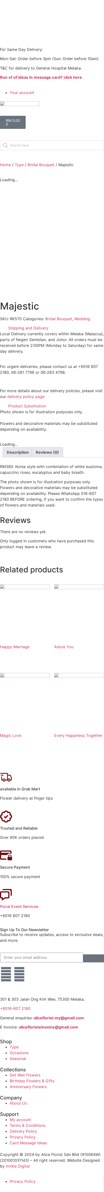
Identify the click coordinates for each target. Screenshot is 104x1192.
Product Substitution (27, 406)
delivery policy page (26, 396)
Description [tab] (18, 452)
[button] (52, 328)
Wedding (82, 318)
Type (19, 164)
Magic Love (10, 735)
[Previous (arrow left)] (8, 596)
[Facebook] (6, 974)
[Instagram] (19, 974)
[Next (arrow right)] (95, 596)
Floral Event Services (19, 906)
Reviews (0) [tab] (47, 452)
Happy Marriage (15, 646)
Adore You (64, 646)
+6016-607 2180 (15, 1008)
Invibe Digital (18, 1166)
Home (5, 164)
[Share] (77, 5)
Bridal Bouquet (41, 164)
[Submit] (93, 958)
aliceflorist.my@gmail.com (58, 1017)
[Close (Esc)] (88, 5)
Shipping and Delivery (28, 328)
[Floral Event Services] (6, 895)
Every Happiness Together (78, 735)
